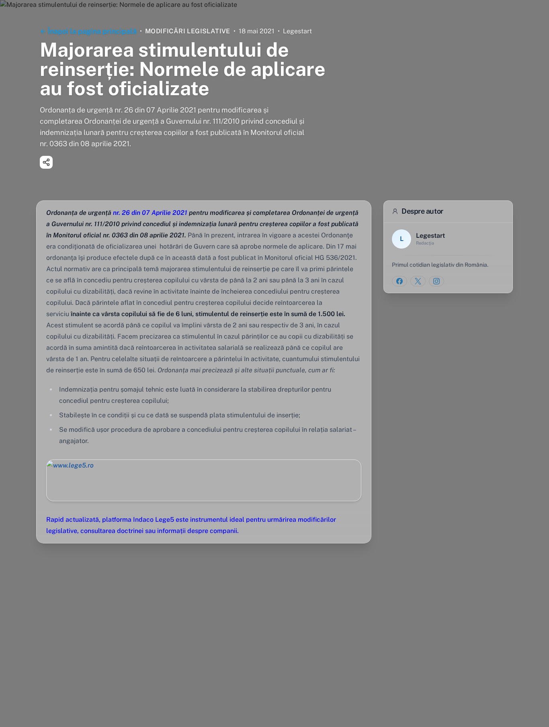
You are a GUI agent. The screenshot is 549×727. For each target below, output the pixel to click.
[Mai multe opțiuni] (46, 162)
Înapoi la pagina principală (92, 31)
